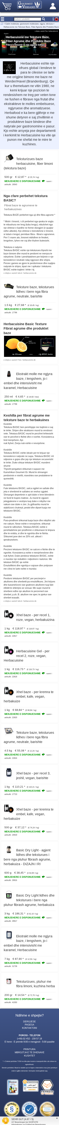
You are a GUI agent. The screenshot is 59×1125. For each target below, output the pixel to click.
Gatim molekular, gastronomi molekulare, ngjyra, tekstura (29, 24)
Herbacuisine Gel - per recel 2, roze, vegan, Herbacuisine (27, 655)
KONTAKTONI (29, 1028)
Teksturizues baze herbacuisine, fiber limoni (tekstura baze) (28, 163)
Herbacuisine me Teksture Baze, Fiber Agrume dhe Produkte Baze (31, 27)
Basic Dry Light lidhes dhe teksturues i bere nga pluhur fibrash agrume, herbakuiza (29, 900)
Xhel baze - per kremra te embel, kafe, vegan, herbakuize (29, 696)
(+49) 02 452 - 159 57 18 (29, 1038)
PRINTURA (29, 1049)
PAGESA (29, 1024)
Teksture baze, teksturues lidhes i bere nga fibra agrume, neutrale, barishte (29, 291)
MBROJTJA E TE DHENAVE (29, 1052)
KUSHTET (29, 1055)
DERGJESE (29, 1021)
